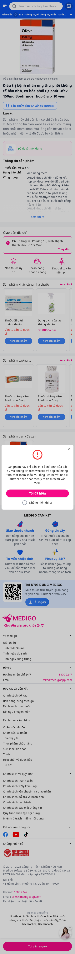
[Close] (68, 449)
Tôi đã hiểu (37, 493)
